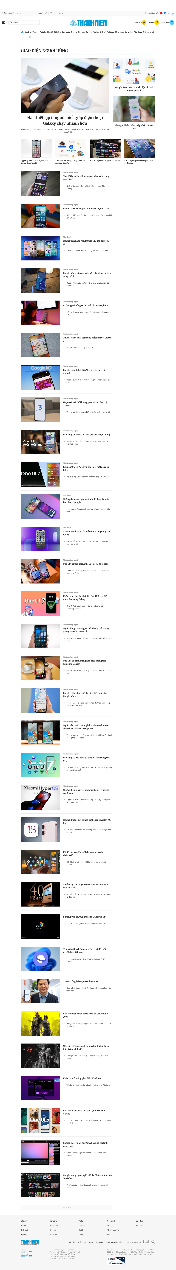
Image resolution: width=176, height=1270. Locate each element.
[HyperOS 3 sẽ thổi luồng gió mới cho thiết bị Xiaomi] (40, 409)
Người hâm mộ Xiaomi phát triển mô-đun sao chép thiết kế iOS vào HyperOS (85, 727)
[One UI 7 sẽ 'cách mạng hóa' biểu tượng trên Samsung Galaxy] (40, 668)
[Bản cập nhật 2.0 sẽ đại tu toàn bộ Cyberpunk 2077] (40, 1023)
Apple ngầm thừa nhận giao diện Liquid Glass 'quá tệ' (34, 161)
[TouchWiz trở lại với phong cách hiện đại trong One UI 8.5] (40, 183)
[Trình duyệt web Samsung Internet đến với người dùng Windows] (40, 959)
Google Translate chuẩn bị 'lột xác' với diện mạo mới (134, 89)
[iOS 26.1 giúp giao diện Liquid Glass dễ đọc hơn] (139, 148)
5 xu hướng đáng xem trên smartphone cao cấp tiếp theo (88, 510)
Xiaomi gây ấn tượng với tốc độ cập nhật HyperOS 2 (88, 412)
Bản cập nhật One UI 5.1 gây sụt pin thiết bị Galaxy (84, 1112)
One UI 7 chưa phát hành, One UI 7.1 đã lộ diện (85, 564)
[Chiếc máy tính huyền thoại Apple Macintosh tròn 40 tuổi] (40, 894)
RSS (91, 1242)
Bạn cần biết (43, 13)
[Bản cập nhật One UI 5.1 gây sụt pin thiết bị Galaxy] (40, 1120)
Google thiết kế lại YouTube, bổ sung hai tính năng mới (85, 1144)
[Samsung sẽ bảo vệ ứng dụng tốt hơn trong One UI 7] (40, 765)
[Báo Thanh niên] (30, 1242)
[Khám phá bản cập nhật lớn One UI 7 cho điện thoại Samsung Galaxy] (40, 603)
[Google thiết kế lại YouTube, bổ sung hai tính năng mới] (40, 1152)
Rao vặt (139, 1225)
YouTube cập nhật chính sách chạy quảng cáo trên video (87, 1186)
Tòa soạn (99, 1242)
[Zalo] (172, 13)
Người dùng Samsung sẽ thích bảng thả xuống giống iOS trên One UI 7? (86, 630)
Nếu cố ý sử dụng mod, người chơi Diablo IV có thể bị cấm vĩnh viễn (86, 1047)
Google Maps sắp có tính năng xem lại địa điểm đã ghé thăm (87, 284)
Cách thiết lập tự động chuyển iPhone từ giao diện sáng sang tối (87, 542)
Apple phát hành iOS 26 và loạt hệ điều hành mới (87, 250)
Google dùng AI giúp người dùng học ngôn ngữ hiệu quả (88, 381)
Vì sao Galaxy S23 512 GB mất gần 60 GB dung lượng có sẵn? (88, 1121)
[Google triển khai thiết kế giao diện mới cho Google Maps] (40, 700)
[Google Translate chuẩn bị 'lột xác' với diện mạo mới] (134, 71)
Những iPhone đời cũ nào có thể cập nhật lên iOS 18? (87, 821)
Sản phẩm (67, 495)
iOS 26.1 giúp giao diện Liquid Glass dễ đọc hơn (138, 161)
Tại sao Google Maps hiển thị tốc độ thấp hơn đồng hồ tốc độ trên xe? (88, 704)
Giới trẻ (74, 32)
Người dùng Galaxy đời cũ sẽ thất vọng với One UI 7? (88, 477)
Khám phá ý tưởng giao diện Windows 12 (83, 1078)
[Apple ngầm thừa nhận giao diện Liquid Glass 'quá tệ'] (36, 148)
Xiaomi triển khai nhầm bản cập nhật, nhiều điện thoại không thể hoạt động (89, 736)
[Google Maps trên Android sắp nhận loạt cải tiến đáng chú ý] (40, 280)
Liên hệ (61, 13)
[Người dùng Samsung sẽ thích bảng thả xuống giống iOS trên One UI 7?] (40, 636)
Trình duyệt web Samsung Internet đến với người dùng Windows (84, 951)
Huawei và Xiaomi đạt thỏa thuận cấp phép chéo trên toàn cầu (88, 989)
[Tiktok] (168, 13)
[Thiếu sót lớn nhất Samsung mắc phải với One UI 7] (40, 345)
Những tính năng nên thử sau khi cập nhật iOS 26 (86, 242)
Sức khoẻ (54, 1225)
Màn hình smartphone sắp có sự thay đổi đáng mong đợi (88, 313)
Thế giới (43, 32)
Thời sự (35, 32)
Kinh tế (50, 32)
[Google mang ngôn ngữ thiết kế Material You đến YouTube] (40, 1185)
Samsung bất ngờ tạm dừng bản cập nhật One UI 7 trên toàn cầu (87, 442)
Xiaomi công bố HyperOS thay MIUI (81, 981)
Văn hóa (96, 32)
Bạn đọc (139, 1221)
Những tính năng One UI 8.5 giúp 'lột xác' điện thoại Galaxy (88, 187)
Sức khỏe (66, 32)
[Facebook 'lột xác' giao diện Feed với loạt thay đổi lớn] (70, 148)
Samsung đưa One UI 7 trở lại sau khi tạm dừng (86, 434)
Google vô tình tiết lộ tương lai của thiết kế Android (84, 371)
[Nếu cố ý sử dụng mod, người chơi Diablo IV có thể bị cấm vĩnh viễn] (40, 1056)
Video (130, 32)
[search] (24, 22)
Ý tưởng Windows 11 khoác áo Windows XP (84, 917)
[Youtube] (161, 13)
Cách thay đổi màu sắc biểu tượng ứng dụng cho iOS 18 (87, 533)
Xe (126, 32)
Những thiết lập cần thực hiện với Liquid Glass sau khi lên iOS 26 (89, 216)
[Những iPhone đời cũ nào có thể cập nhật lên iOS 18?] (40, 829)
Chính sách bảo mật (114, 1242)
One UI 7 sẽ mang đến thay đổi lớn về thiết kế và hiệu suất (88, 639)
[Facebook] (165, 13)
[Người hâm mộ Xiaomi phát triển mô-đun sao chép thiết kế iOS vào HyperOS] (40, 732)
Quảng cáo (82, 1242)
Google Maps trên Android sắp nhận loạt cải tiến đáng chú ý (87, 275)
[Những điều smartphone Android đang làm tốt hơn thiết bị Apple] (40, 506)
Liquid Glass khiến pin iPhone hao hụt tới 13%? (86, 208)
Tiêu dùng (138, 32)
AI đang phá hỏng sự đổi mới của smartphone (85, 305)
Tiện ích (53, 13)
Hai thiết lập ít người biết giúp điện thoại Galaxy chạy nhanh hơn (65, 120)
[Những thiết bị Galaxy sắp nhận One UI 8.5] (134, 109)
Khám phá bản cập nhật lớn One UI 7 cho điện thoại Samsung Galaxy (88, 571)
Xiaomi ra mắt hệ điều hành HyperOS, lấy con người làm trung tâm (88, 801)
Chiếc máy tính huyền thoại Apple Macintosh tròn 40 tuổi (85, 886)
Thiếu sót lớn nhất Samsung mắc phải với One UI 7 (87, 339)
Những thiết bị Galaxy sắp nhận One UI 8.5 (134, 127)
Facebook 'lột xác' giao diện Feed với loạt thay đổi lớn (70, 161)
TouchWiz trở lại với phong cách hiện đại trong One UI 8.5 (86, 178)
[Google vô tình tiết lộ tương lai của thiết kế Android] (40, 377)
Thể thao (110, 32)
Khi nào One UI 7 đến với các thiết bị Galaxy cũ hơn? (86, 468)
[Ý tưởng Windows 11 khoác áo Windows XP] (40, 926)
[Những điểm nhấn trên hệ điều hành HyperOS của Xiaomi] (40, 797)
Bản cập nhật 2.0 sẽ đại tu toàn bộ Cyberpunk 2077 (85, 1015)
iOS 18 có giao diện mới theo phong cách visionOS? (83, 854)
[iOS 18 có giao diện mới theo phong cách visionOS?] (40, 862)
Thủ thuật (67, 237)
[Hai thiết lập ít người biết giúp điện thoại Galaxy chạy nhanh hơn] (65, 85)
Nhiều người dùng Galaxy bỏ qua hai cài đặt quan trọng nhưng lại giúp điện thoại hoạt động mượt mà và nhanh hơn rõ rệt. (65, 130)
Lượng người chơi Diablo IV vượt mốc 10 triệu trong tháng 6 (87, 1057)
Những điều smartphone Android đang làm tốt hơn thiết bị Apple (86, 501)
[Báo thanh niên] (88, 22)
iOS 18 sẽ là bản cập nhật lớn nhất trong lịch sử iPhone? (86, 863)
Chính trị (28, 32)
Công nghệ (119, 32)
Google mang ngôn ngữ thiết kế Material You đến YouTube (87, 1177)
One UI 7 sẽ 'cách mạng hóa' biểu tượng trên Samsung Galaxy (85, 607)
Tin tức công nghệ (70, 172)
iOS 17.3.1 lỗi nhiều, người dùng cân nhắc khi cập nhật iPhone (88, 831)
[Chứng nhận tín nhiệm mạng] (116, 1261)
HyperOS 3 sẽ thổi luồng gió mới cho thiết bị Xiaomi (85, 404)
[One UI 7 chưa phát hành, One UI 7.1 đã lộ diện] (40, 571)
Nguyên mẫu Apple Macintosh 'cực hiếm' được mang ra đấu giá (88, 895)
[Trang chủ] (22, 32)
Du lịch (88, 32)
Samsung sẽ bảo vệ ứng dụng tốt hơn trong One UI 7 (86, 759)
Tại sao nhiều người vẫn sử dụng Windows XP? (86, 923)
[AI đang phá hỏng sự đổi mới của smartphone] (40, 313)
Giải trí (102, 32)
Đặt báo (72, 1242)
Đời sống (57, 32)
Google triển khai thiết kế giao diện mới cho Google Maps (85, 695)
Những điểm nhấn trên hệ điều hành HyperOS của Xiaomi (86, 791)
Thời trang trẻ (148, 32)
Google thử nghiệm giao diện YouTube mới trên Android (86, 1154)
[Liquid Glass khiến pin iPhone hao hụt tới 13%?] (40, 216)
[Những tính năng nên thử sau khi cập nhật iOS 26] (40, 248)
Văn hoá (81, 1225)
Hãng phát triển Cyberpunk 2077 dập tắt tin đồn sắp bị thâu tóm (88, 1024)
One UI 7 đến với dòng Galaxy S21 (80, 347)
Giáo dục (81, 32)
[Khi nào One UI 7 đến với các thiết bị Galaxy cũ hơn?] (40, 474)
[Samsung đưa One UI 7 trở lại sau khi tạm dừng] (40, 442)
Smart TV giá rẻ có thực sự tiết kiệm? (105, 160)
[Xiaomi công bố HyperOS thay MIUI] (40, 991)
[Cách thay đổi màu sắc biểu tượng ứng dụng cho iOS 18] (40, 539)
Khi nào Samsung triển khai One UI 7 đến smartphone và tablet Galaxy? (89, 768)
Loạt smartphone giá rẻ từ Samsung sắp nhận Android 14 (85, 960)
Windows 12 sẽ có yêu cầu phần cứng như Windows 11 (88, 1086)
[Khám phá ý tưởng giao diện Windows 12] (40, 1088)
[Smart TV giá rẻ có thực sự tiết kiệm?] (105, 148)
